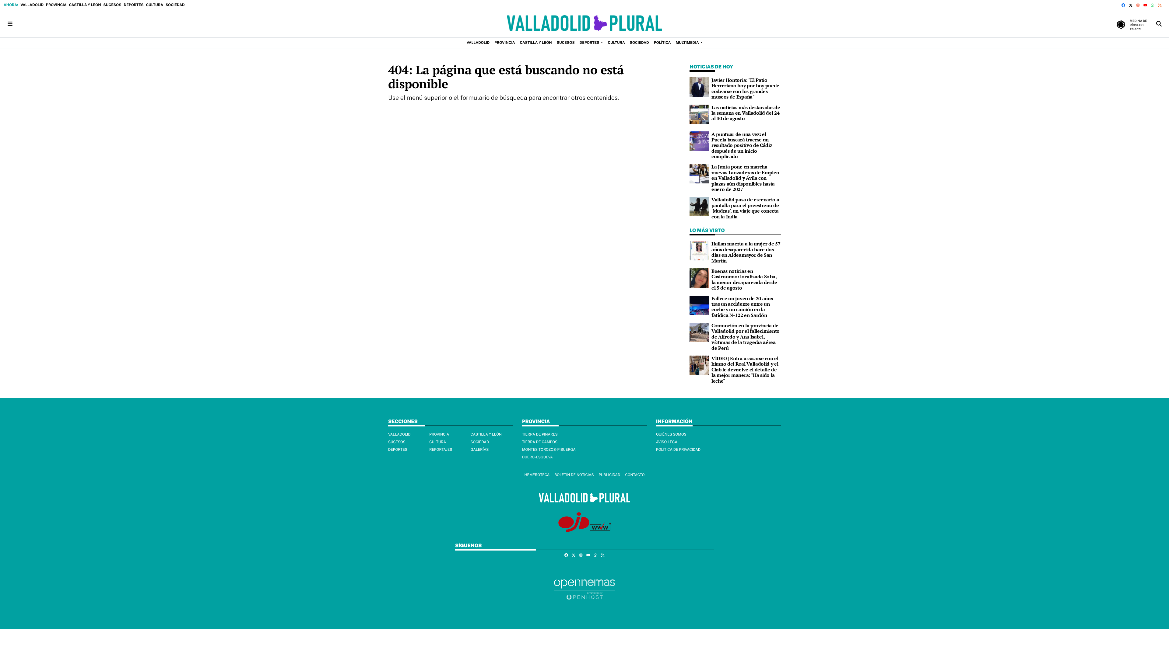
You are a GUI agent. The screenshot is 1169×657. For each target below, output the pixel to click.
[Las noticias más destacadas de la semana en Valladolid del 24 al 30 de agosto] (699, 114)
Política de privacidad (678, 449)
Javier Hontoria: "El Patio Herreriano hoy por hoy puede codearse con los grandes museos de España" (745, 88)
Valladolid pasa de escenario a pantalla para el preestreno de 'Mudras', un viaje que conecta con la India (745, 208)
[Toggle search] (1158, 24)
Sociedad (175, 5)
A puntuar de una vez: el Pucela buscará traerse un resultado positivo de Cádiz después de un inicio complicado (741, 145)
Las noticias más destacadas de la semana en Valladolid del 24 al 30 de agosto (745, 113)
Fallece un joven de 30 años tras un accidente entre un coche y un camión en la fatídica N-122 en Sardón (742, 306)
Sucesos (112, 5)
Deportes (134, 5)
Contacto (634, 475)
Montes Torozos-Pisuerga (549, 449)
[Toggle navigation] (10, 24)
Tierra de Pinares (540, 434)
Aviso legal (667, 442)
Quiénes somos (671, 434)
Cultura (154, 5)
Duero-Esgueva (537, 457)
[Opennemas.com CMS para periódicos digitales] (584, 589)
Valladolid (32, 5)
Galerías (480, 449)
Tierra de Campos (539, 442)
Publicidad (609, 475)
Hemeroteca (536, 475)
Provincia (56, 5)
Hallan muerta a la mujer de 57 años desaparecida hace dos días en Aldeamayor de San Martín (745, 252)
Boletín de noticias (574, 475)
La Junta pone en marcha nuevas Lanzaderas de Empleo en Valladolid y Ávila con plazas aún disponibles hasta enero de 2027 (745, 178)
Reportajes (440, 449)
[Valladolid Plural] (584, 24)
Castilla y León (85, 5)
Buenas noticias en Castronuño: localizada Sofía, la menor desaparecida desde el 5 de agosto (744, 279)
